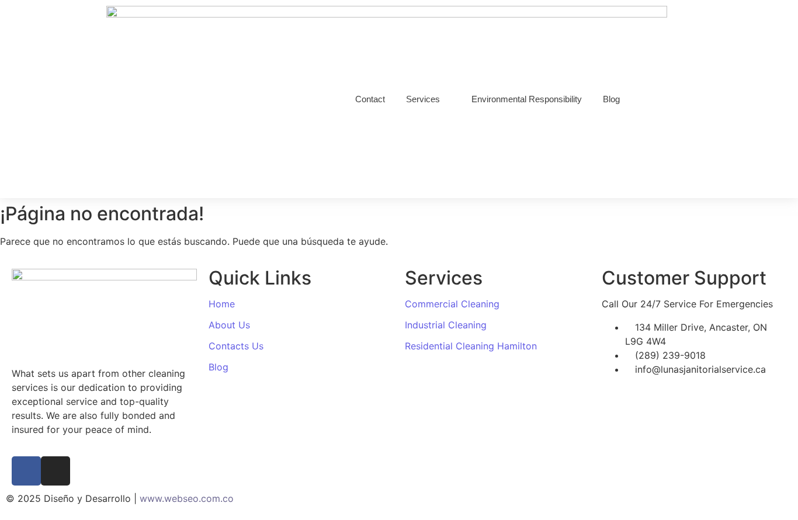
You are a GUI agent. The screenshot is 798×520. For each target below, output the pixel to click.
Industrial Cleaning (446, 325)
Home (222, 304)
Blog (218, 367)
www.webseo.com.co (187, 498)
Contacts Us (236, 346)
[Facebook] (26, 471)
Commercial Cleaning (452, 304)
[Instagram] (55, 471)
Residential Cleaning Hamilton (471, 346)
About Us (229, 325)
